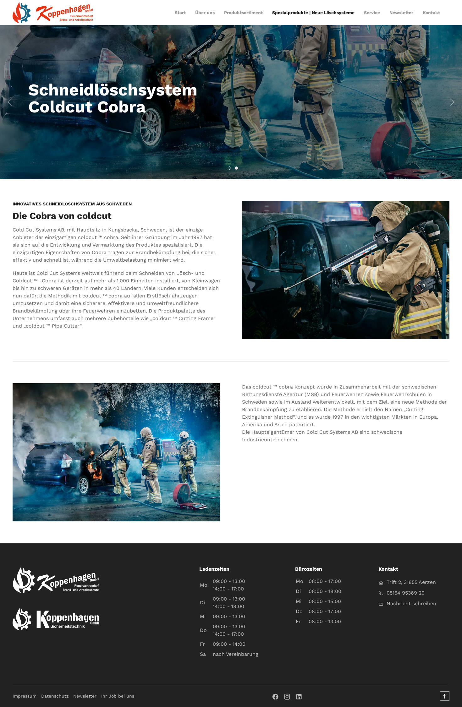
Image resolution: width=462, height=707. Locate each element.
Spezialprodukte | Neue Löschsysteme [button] (313, 12)
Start (180, 12)
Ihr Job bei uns (117, 696)
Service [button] (372, 12)
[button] (10, 102)
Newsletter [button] (401, 12)
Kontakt (431, 12)
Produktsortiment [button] (243, 12)
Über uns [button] (205, 12)
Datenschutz (55, 696)
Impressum (24, 696)
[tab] (229, 168)
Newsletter (84, 696)
